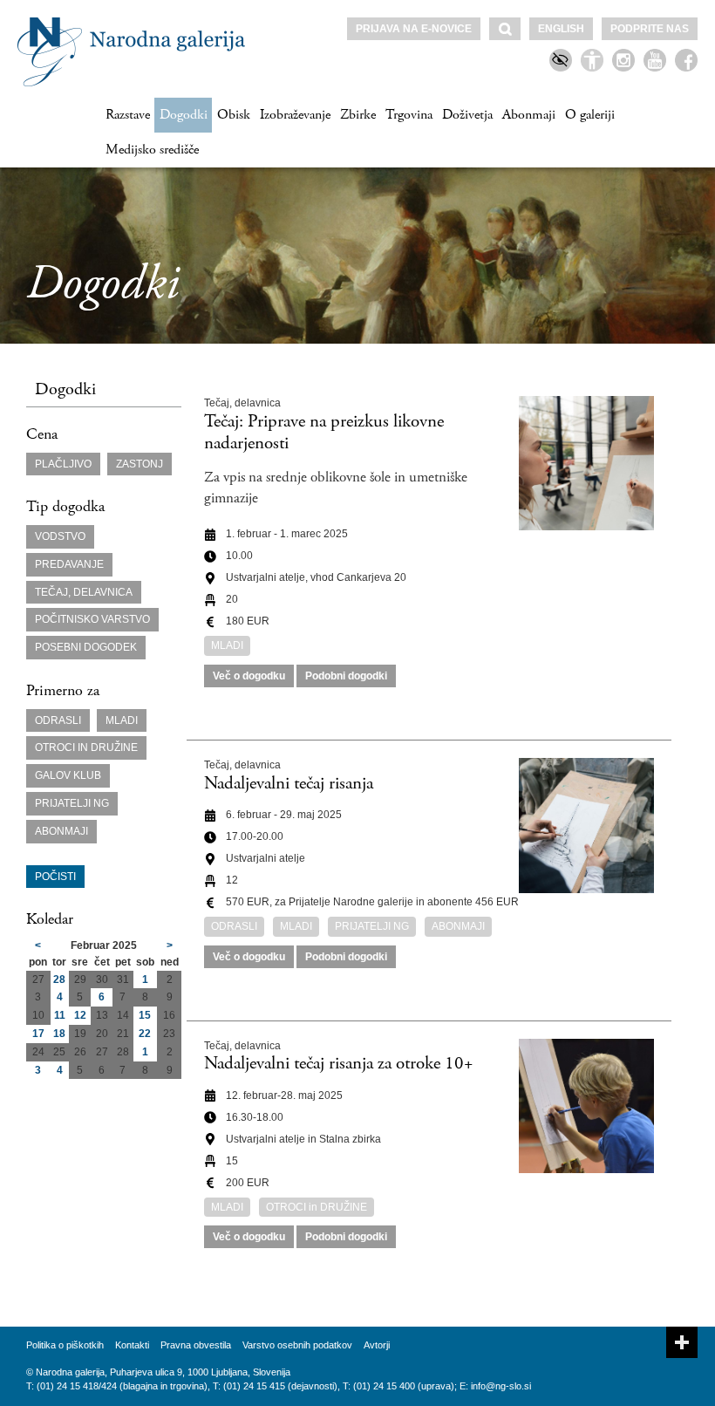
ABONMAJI (61, 831)
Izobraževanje (295, 115)
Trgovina (408, 115)
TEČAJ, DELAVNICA (84, 592)
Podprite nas (649, 29)
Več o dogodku (249, 676)
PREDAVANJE (69, 564)
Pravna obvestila (195, 1345)
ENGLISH (561, 29)
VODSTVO (60, 536)
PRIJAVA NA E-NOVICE (414, 29)
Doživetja (467, 115)
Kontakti (132, 1345)
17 (38, 1033)
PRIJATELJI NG (72, 803)
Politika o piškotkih (65, 1345)
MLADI (122, 720)
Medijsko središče (152, 149)
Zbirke (358, 115)
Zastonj (139, 464)
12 (80, 1015)
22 (145, 1033)
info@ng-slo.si (501, 1386)
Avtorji (377, 1345)
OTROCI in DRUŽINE (86, 747)
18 (59, 1033)
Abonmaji (528, 115)
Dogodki (184, 115)
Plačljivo (63, 464)
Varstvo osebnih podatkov (297, 1345)
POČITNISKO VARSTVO (92, 619)
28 (59, 979)
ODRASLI (58, 720)
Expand (682, 1342)
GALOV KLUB (68, 775)
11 (59, 1015)
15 (145, 1015)
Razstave (128, 115)
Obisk (233, 115)
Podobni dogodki (346, 676)
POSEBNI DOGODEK (86, 647)
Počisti (55, 876)
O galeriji (590, 115)
